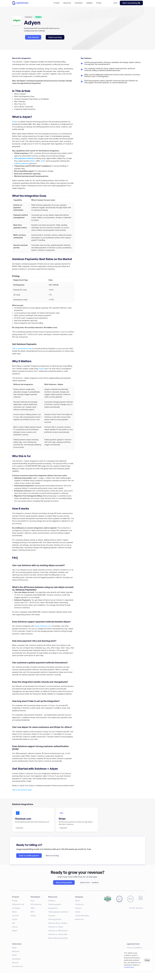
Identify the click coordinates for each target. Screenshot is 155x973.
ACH (42, 161)
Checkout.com (45, 626)
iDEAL (33, 161)
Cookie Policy (129, 967)
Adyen (14, 122)
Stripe (37, 626)
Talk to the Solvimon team (22, 348)
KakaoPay (25, 163)
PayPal (41, 369)
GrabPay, (17, 163)
